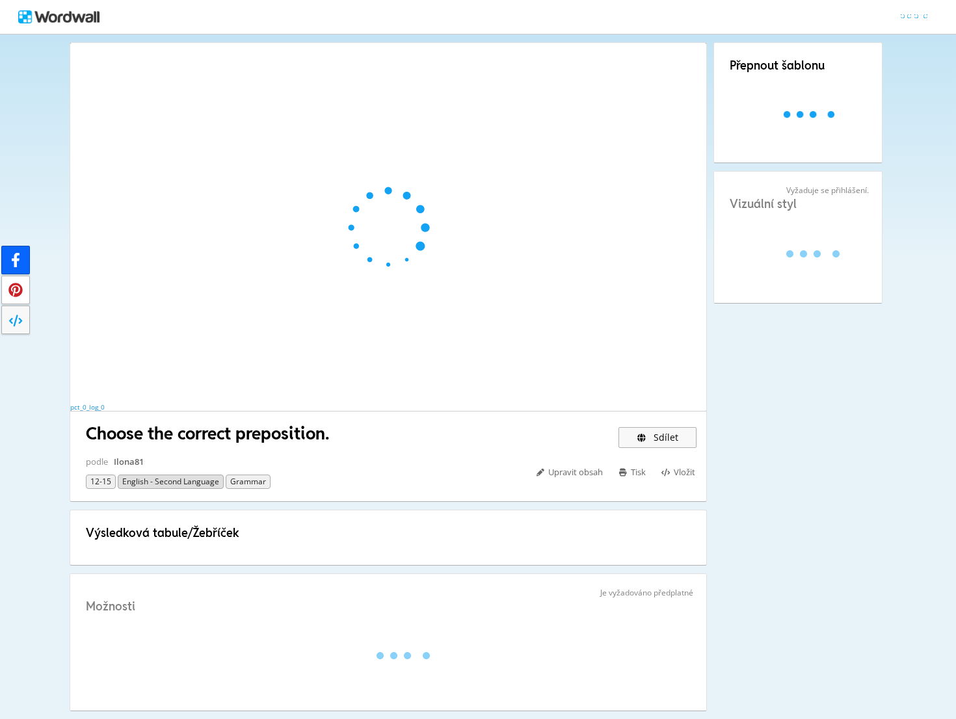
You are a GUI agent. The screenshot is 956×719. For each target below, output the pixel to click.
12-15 (100, 481)
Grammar (248, 481)
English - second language (170, 481)
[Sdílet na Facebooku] (15, 260)
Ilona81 (129, 461)
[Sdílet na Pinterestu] (15, 290)
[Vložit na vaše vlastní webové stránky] (15, 320)
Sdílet (664, 437)
